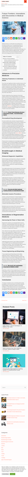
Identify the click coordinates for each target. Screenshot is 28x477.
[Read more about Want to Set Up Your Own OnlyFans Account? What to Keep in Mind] (14, 339)
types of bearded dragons (6, 459)
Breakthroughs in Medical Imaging (9, 62)
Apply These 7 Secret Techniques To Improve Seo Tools (12, 326)
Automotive (3, 435)
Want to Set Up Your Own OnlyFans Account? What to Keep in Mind (12, 348)
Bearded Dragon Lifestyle (6, 439)
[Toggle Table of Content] (17, 57)
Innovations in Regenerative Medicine (10, 66)
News (2, 449)
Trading (2, 453)
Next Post (24, 300)
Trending (3, 457)
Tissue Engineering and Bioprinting (10, 68)
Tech (4, 20)
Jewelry (2, 445)
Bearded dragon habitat (6, 437)
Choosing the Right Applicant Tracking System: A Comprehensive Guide (13, 369)
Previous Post (4, 300)
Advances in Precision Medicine (9, 58)
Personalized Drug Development (10, 61)
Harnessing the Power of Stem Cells (10, 67)
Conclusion (5, 70)
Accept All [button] (12, 474)
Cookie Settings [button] (5, 474)
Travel (2, 455)
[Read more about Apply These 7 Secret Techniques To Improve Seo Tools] (14, 316)
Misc (2, 447)
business (3, 443)
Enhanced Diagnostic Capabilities (10, 63)
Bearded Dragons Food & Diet (7, 441)
